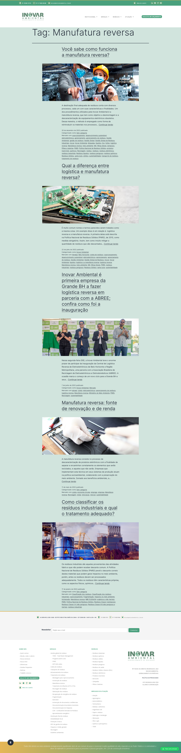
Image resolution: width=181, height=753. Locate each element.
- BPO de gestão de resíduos (58, 724)
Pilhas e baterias (67, 148)
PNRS (76, 148)
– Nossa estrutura (24, 659)
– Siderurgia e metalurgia (99, 715)
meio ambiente (88, 146)
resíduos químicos (110, 153)
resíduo (89, 151)
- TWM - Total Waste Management (62, 656)
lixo (103, 143)
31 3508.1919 (26, 3)
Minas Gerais (101, 146)
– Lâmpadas (95, 681)
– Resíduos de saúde (97, 667)
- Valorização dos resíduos (60, 691)
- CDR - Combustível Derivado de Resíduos (65, 711)
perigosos (110, 146)
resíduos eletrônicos (106, 151)
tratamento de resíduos (70, 158)
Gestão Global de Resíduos (105, 140)
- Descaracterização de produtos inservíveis (65, 705)
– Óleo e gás (95, 721)
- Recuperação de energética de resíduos (64, 694)
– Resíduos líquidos (97, 662)
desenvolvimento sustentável (96, 135)
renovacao (85, 495)
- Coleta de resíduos (56, 667)
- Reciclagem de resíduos (59, 689)
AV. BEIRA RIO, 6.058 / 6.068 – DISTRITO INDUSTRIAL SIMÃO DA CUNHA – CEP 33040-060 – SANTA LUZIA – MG (68, 617)
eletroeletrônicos (68, 138)
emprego (94, 492)
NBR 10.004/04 (91, 599)
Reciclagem (81, 151)
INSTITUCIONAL (90, 17)
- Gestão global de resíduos (58, 653)
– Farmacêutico (96, 704)
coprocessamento (78, 135)
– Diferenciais (23, 664)
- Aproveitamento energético (60, 713)
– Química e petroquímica (99, 724)
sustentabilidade (95, 156)
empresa (101, 492)
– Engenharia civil (96, 709)
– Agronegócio (95, 698)
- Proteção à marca (56, 721)
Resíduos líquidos (82, 153)
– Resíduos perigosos (98, 664)
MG (95, 146)
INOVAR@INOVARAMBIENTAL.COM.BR (61, 3)
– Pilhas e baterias (97, 684)
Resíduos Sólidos (68, 156)
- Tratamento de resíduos (57, 675)
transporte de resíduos (110, 156)
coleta (80, 390)
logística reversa (106, 262)
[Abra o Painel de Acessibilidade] (11, 742)
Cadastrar (134, 630)
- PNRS (54, 661)
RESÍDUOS (116, 17)
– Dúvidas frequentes (25, 667)
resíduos (95, 151)
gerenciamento (80, 138)
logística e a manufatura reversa (87, 262)
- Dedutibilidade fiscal (56, 719)
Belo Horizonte (84, 255)
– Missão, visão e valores (27, 656)
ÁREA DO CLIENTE (141, 3)
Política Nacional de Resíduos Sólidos (92, 148)
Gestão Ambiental (77, 260)
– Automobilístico (96, 701)
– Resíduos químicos (97, 656)
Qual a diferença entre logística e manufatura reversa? (85, 171)
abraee (74, 390)
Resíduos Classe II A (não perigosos (74, 604)
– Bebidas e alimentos (98, 707)
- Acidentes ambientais (57, 732)
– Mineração (95, 718)
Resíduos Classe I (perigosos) (104, 602)
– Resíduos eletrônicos (98, 673)
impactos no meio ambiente (105, 597)
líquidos (98, 143)
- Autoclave (55, 700)
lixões (107, 143)
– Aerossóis (95, 679)
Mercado (92, 388)
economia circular (83, 492)
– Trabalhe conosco (25, 673)
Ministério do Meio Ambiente (99, 393)
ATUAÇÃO (128, 17)
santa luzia (78, 156)
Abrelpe (75, 255)
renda (79, 495)
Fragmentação (89, 597)
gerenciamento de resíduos (96, 138)
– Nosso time (23, 662)
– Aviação (94, 695)
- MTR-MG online (57, 664)
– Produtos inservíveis (98, 676)
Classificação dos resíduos (81, 594)
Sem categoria (82, 133)
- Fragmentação (56, 697)
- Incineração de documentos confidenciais (65, 702)
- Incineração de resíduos (59, 680)
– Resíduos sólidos (97, 659)
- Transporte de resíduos (57, 669)
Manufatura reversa (75, 146)
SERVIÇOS (104, 17)
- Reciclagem (54, 730)
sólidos (85, 156)
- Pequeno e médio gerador (58, 727)
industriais (65, 143)
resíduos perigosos (96, 153)
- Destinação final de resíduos (59, 716)
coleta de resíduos (96, 255)
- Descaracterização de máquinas (62, 708)
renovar (93, 495)
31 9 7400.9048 (41, 3)
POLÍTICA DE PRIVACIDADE (150, 678)
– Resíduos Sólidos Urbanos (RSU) (101, 670)
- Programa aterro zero (59, 659)
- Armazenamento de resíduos (59, 672)
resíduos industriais (69, 153)
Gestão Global (89, 140)
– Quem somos (24, 653)
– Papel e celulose (96, 712)
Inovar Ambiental (81, 143)
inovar (72, 143)
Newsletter (46, 630)
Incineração (66, 599)
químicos (73, 151)
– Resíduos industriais (98, 653)
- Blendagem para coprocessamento (63, 678)
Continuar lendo (106, 125)
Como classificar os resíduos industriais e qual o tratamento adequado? (89, 507)
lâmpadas (91, 143)
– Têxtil (93, 726)
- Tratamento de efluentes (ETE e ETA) (63, 686)
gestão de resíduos (76, 140)
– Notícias (22, 670)
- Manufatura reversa (58, 683)
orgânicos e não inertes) (105, 599)
